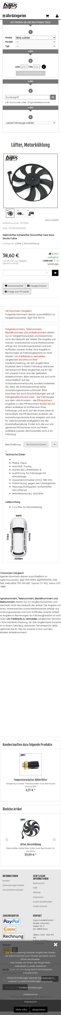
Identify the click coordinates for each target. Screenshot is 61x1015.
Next (54, 840)
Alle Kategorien (15, 16)
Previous (7, 840)
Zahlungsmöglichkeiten (13, 885)
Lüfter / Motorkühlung (27, 243)
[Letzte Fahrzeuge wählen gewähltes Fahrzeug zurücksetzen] (30, 123)
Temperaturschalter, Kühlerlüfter (30, 779)
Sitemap (37, 892)
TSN (30, 66)
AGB (35, 887)
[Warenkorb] (47, 15)
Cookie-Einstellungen (30, 987)
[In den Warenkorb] (55, 273)
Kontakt (6, 880)
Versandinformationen (13, 889)
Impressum (30, 1001)
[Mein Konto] (57, 15)
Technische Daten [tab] (36, 444)
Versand (22, 261)
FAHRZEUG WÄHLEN (30, 73)
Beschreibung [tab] (13, 444)
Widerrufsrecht (40, 906)
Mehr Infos (21, 1009)
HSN (18, 66)
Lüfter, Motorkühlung (30, 844)
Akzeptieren (38, 1009)
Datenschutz (31, 994)
